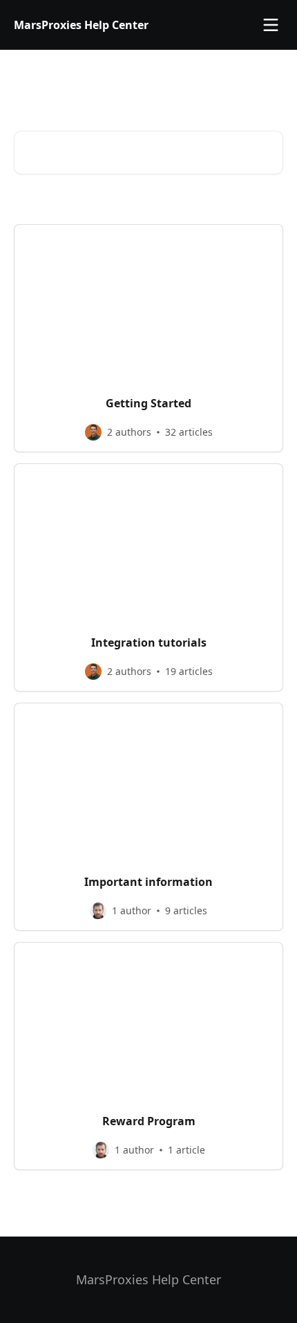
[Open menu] (270, 25)
